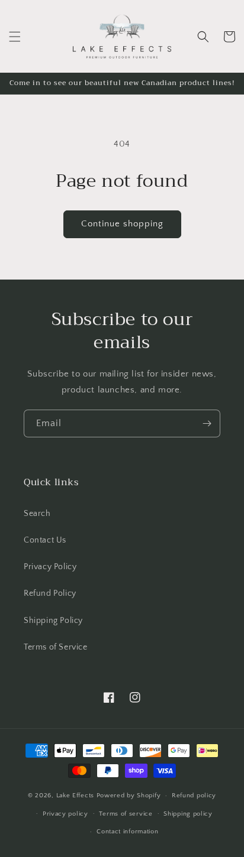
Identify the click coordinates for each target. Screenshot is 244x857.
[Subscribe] (207, 423)
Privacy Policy (50, 567)
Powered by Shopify (129, 795)
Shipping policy (188, 813)
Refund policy (194, 795)
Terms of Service (56, 647)
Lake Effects (76, 795)
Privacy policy (65, 813)
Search (37, 513)
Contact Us (45, 540)
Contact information (127, 831)
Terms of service (125, 813)
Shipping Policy (53, 620)
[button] (15, 37)
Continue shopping (122, 224)
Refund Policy (50, 593)
